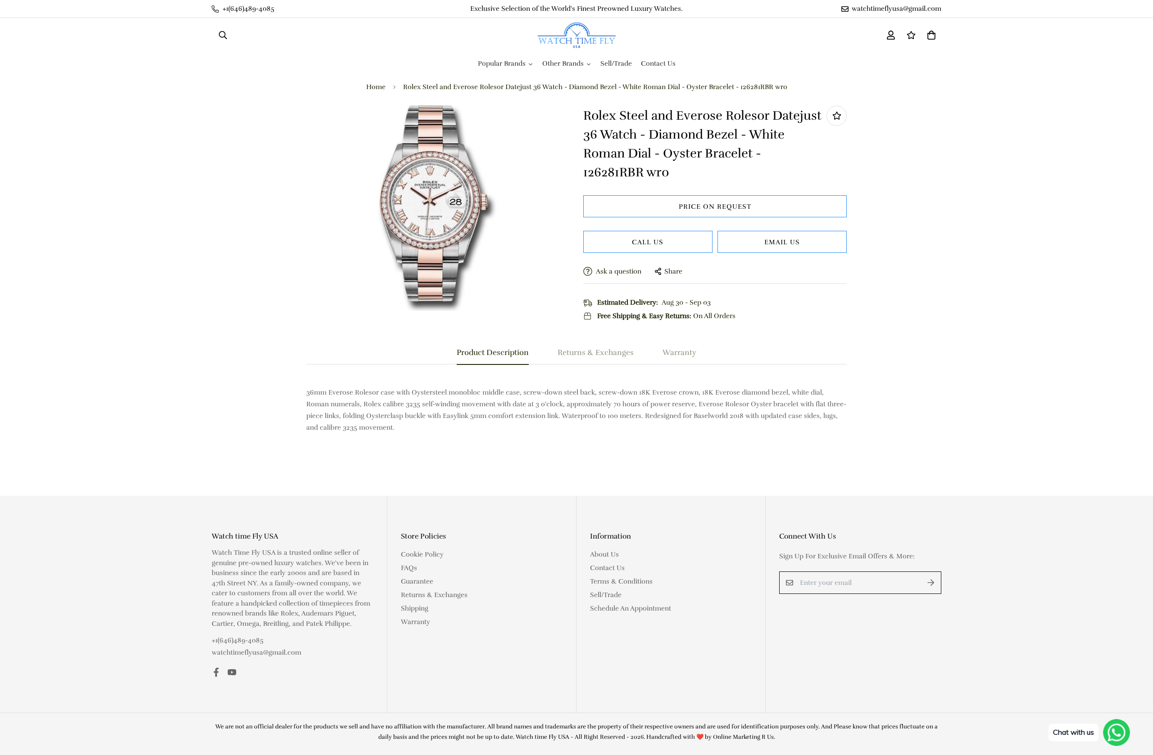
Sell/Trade (606, 595)
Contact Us (607, 568)
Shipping (414, 608)
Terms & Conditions (621, 581)
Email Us (782, 242)
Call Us (647, 242)
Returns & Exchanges (434, 595)
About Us (604, 554)
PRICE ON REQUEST (715, 206)
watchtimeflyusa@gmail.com (256, 652)
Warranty (415, 622)
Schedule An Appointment (630, 608)
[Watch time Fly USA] (576, 35)
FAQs (409, 568)
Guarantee (417, 581)
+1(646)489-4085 (237, 640)
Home (376, 87)
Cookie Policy (422, 554)
